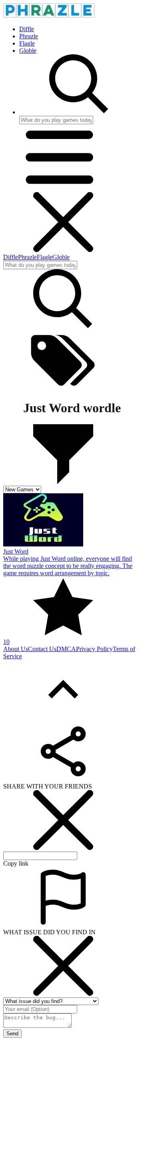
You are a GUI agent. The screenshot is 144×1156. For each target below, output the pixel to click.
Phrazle (28, 36)
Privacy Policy (94, 649)
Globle (27, 50)
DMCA (66, 649)
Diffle (26, 29)
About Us (15, 649)
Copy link (15, 863)
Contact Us (42, 649)
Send (12, 1034)
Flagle (27, 43)
